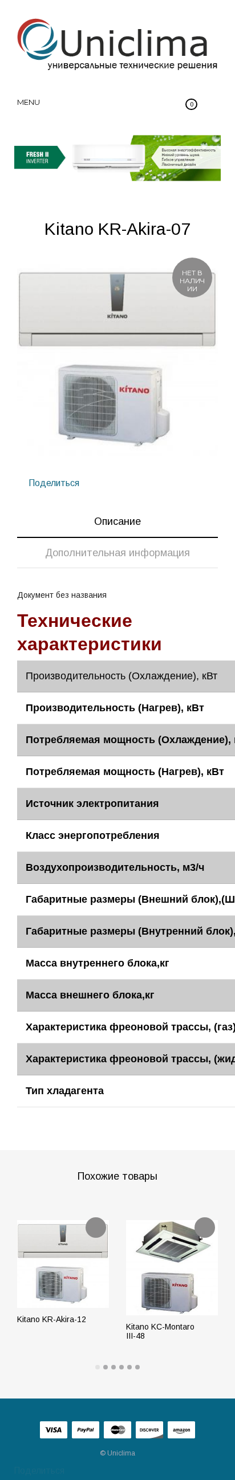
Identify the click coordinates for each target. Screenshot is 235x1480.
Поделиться (52, 483)
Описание (117, 521)
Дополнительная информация (117, 552)
